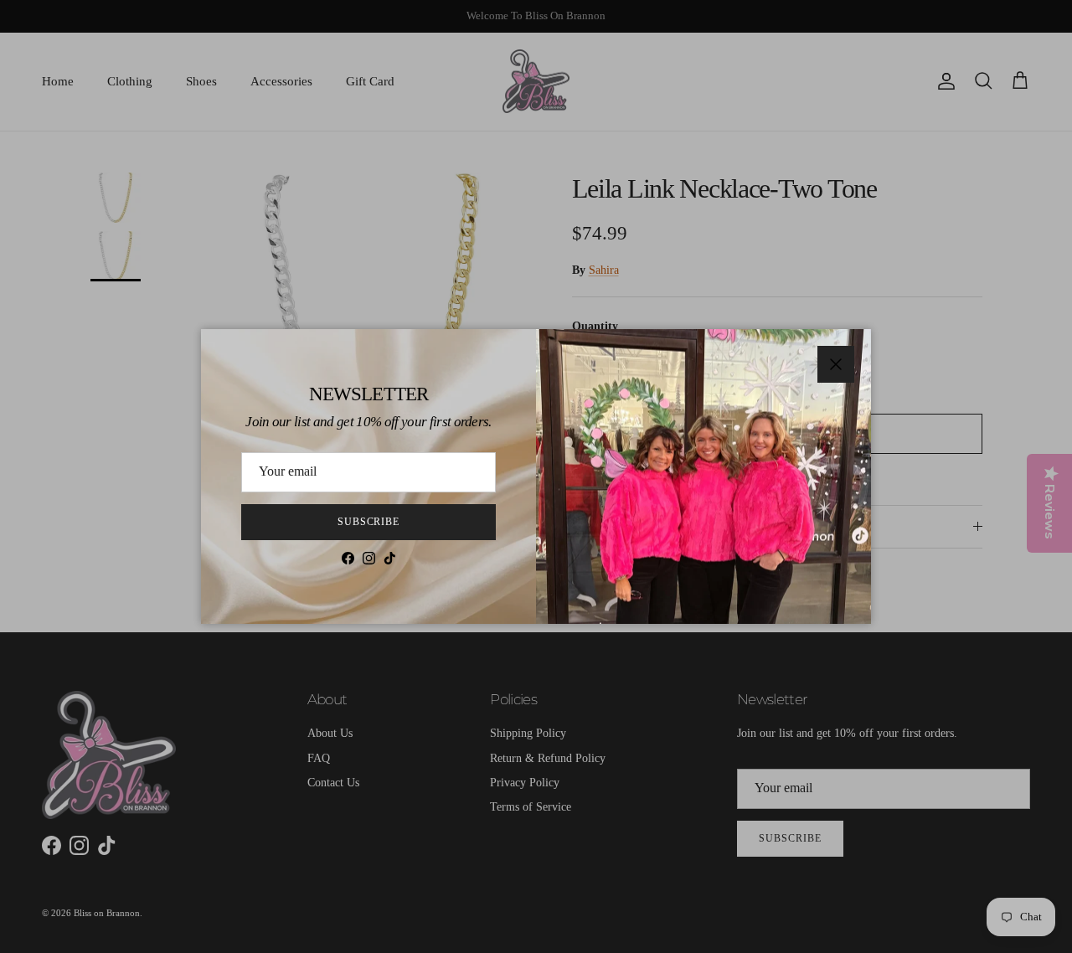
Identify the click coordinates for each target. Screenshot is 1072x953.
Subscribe (369, 522)
